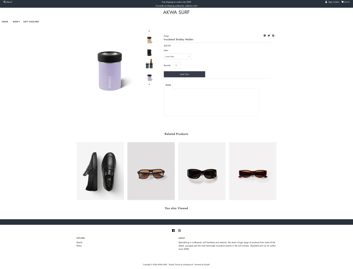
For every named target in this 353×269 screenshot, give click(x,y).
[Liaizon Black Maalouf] (100, 170)
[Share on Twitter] (269, 35)
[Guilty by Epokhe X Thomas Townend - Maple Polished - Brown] (252, 170)
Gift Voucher (31, 21)
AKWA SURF (176, 12)
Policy (79, 245)
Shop (16, 21)
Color (166, 50)
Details (168, 85)
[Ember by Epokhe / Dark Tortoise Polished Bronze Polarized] (202, 170)
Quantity (167, 65)
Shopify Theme (174, 264)
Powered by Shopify (202, 264)
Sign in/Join (333, 1)
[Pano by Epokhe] (151, 170)
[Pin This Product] (273, 35)
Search (79, 242)
